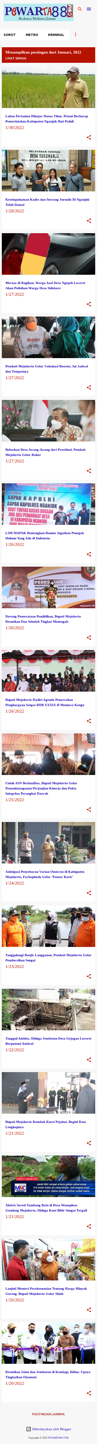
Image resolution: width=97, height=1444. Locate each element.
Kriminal (56, 35)
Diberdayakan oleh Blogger (51, 1429)
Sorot (10, 35)
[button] (89, 138)
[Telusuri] (80, 9)
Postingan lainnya (48, 1414)
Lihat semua (15, 58)
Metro (32, 35)
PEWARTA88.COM (58, 1438)
